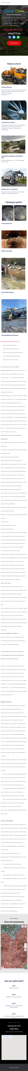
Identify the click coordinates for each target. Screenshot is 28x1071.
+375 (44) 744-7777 (12, 30)
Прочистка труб (6, 251)
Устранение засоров (8, 122)
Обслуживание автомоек (9, 335)
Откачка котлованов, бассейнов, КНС (12, 157)
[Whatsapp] (18, 37)
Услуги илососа (6, 87)
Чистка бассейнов (7, 292)
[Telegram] (14, 37)
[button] (14, 43)
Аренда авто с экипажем (9, 189)
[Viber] (9, 37)
